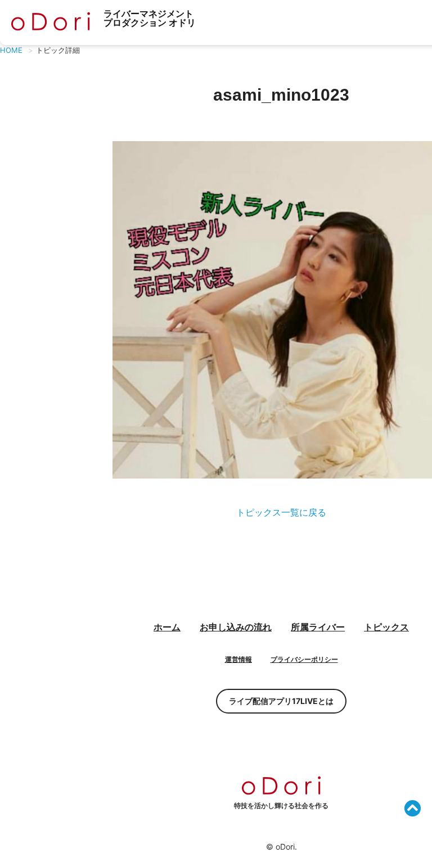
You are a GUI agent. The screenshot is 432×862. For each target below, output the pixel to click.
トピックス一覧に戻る (281, 512)
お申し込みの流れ (236, 627)
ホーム (167, 627)
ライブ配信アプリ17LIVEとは (281, 701)
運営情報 (238, 659)
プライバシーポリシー (304, 659)
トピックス (386, 627)
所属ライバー (318, 627)
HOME (11, 50)
